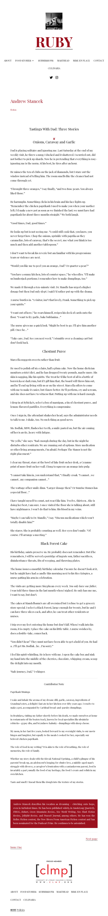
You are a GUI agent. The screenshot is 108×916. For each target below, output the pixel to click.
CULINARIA (54, 68)
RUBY (54, 41)
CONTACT (99, 60)
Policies (21, 909)
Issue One (16, 847)
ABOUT (8, 60)
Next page (92, 838)
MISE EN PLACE (81, 60)
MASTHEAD (63, 60)
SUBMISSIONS (45, 60)
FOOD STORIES (23, 60)
